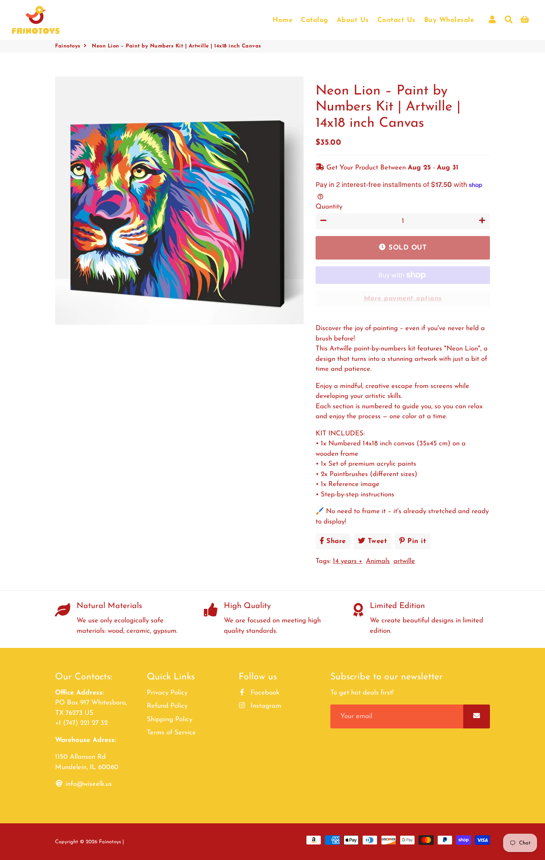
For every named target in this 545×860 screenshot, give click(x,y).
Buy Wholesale (449, 20)
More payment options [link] (403, 298)
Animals (378, 561)
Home (282, 20)
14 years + (347, 561)
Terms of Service (171, 732)
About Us (353, 20)
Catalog (314, 20)
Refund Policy (167, 706)
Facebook (264, 692)
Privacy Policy (167, 692)
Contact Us (396, 20)
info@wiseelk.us (87, 784)
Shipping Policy (169, 719)
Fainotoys (68, 46)
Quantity (329, 206)
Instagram (265, 706)
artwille (404, 561)
